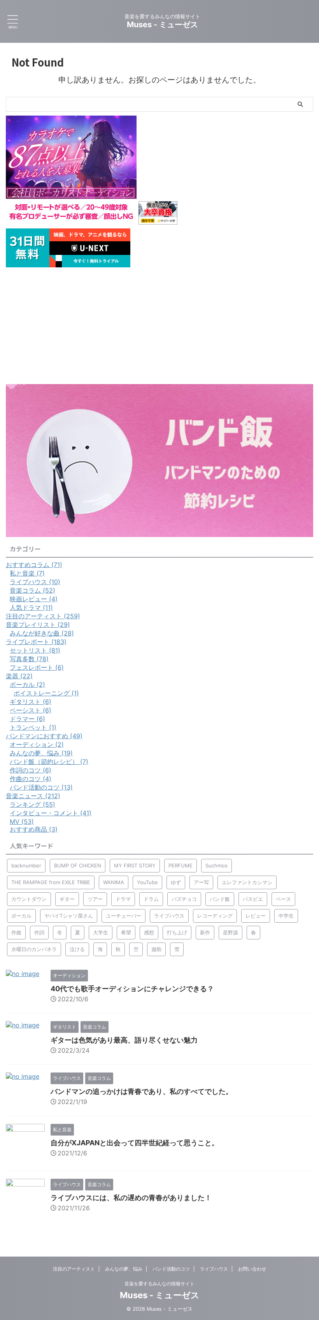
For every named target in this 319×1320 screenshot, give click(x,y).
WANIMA (113, 882)
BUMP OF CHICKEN (77, 865)
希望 (126, 932)
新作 (205, 932)
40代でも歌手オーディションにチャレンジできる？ (132, 989)
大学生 (100, 932)
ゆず (176, 882)
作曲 (16, 932)
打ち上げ (177, 932)
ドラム (151, 899)
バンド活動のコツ (171, 1269)
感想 (149, 932)
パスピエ (253, 899)
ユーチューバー (123, 916)
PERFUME (180, 865)
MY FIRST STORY (135, 865)
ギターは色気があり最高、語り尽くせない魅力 (124, 1040)
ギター (67, 899)
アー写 (201, 882)
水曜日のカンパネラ (34, 949)
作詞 (39, 932)
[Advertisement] (159, 325)
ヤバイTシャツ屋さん (68, 916)
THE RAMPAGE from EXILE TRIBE (50, 882)
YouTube (147, 882)
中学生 (286, 916)
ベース (283, 899)
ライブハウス (169, 916)
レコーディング (215, 916)
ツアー (95, 899)
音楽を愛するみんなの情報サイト (159, 1284)
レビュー (255, 916)
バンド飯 (220, 899)
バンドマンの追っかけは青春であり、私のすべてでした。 (142, 1091)
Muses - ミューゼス (162, 24)
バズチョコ (184, 899)
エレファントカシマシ (247, 882)
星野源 (230, 932)
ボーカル (21, 916)
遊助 (156, 949)
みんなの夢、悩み (123, 1269)
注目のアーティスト (74, 1269)
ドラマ (123, 899)
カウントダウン (29, 899)
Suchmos (216, 865)
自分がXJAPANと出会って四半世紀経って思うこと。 (135, 1143)
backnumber (26, 865)
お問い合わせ (252, 1269)
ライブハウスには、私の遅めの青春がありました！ (131, 1198)
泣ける (77, 949)
